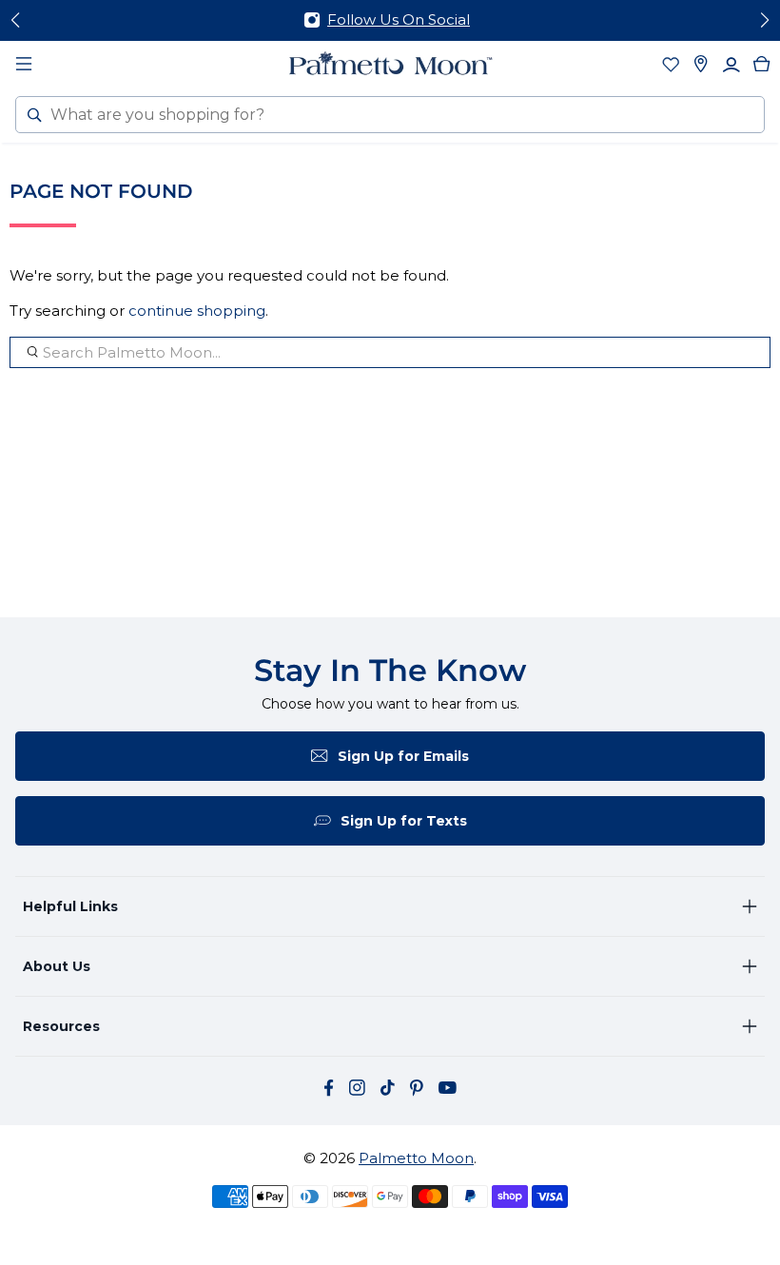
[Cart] (761, 63)
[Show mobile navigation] (24, 63)
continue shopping (196, 311)
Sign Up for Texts (404, 820)
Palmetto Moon (416, 1158)
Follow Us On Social (398, 19)
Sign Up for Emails (403, 756)
